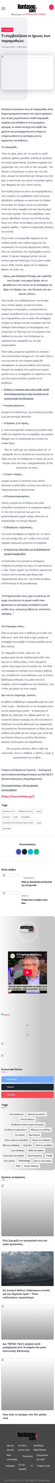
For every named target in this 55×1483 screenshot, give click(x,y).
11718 (28, 14)
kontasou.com (9, 811)
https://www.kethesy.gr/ (18, 796)
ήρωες (39, 811)
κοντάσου (6, 817)
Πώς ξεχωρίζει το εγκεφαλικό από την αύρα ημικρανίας (25, 1242)
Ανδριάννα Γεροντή (25, 811)
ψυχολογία (7, 828)
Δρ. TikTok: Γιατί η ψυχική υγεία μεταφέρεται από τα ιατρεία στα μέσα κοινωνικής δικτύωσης (24, 1347)
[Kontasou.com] (27, 8)
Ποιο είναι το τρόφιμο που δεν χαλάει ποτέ (25, 1416)
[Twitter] (27, 1087)
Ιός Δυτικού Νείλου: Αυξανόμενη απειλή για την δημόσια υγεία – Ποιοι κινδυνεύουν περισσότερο (26, 1294)
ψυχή (39, 823)
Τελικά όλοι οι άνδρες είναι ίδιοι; (34, 901)
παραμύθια (25, 817)
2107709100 (40, 14)
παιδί (15, 817)
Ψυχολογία (7, 30)
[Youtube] (27, 1095)
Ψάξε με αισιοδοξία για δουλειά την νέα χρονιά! (36, 883)
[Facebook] (27, 1079)
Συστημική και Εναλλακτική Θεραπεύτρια (18, 823)
